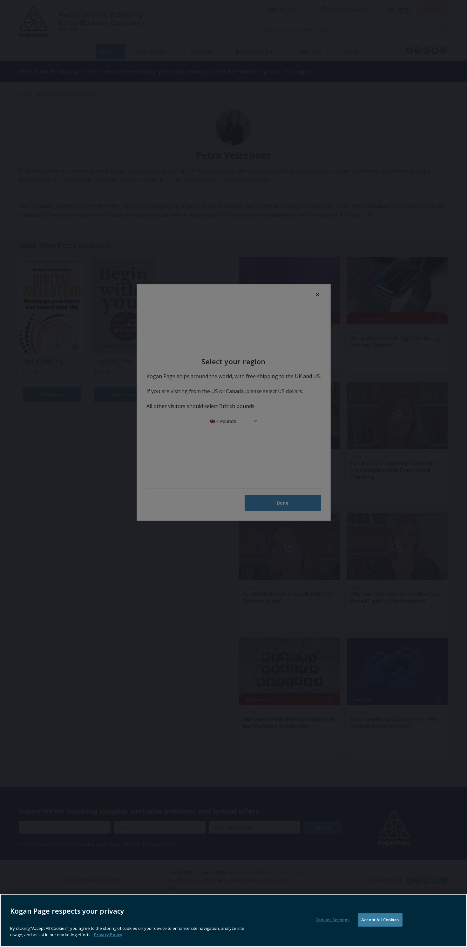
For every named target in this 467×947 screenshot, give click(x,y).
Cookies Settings (332, 920)
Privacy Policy (108, 934)
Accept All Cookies (380, 920)
